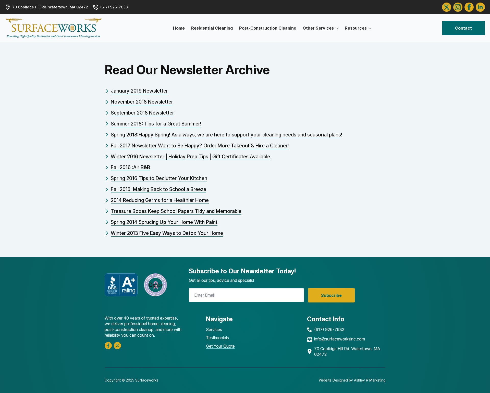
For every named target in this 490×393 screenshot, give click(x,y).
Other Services (318, 28)
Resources (356, 28)
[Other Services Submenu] (336, 28)
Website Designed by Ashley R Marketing (352, 380)
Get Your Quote (220, 346)
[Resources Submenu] (369, 28)
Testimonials (217, 337)
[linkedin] (480, 7)
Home (179, 28)
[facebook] (108, 345)
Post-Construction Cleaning (267, 28)
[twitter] (446, 7)
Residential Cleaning (212, 28)
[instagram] (457, 7)
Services (214, 329)
